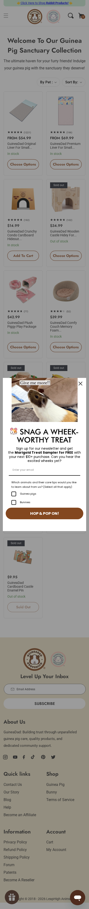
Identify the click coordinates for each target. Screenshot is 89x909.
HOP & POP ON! (44, 513)
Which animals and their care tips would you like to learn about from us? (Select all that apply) (43, 484)
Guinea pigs (28, 494)
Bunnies (25, 502)
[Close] (80, 383)
